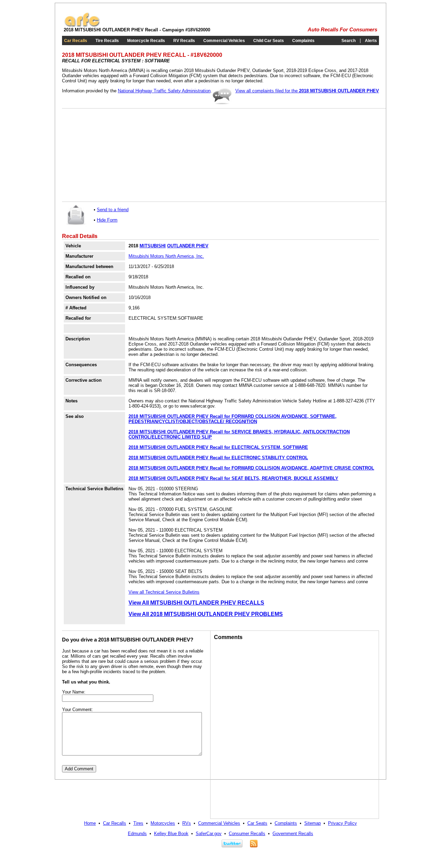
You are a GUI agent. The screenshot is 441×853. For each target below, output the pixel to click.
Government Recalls (293, 833)
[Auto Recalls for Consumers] (82, 25)
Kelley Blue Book (171, 833)
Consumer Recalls (247, 833)
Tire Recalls (107, 40)
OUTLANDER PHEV (187, 245)
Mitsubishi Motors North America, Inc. (166, 256)
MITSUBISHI (153, 245)
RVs (186, 823)
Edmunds (137, 833)
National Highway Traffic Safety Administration (164, 90)
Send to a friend (113, 209)
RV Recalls (184, 40)
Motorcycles (163, 823)
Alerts (371, 40)
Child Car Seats (268, 40)
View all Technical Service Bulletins (164, 592)
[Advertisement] (117, 155)
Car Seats (257, 823)
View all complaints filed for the (307, 90)
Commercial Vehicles (224, 40)
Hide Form (107, 220)
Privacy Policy (342, 823)
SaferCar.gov (209, 833)
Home (90, 823)
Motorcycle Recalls (146, 40)
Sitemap (312, 823)
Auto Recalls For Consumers (342, 29)
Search (348, 40)
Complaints (303, 40)
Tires (138, 823)
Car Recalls (75, 40)
